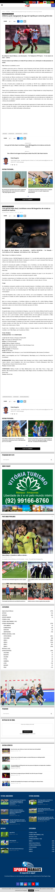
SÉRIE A (5, 640)
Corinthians (15, 396)
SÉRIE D (5, 646)
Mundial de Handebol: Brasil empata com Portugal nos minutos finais (27, 781)
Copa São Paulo (19, 133)
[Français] (38, 2)
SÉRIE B (5, 642)
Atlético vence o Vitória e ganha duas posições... (39, 601)
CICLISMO (6, 656)
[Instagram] (25, 884)
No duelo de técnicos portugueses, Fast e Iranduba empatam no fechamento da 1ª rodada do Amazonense (18, 802)
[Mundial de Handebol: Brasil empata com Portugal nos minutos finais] (6, 783)
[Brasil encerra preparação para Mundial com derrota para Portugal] (6, 775)
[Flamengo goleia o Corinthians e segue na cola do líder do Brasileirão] (33, 802)
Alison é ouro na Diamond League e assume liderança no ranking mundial (28, 757)
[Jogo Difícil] (4, 834)
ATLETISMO (6, 652)
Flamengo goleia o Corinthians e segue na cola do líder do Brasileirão (45, 801)
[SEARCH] (51, 459)
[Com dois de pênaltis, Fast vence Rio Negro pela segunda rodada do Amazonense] (4, 821)
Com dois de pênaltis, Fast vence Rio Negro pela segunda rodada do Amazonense (18, 821)
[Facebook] (17, 884)
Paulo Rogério (6, 17)
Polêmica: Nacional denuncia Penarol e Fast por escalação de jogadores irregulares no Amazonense (17, 812)
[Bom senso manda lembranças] (4, 850)
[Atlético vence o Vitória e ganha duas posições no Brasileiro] (40, 591)
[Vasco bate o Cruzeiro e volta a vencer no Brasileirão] (27, 537)
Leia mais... (37, 890)
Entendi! (31, 890)
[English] (34, 2)
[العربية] (27, 2)
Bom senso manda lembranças (17, 849)
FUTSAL (5, 659)
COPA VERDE (6, 638)
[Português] (48, 2)
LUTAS (5, 663)
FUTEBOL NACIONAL (10, 13)
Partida (25, 133)
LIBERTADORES (7, 631)
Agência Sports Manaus (7, 611)
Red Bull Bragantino (24, 396)
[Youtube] (33, 884)
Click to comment (27, 199)
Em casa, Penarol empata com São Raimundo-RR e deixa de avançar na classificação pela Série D (46, 818)
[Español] (52, 2)
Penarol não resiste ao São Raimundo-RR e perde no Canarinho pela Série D (46, 810)
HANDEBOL (6, 661)
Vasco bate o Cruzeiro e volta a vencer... (14, 555)
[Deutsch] (41, 2)
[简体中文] (30, 2)
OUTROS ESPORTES (6, 650)
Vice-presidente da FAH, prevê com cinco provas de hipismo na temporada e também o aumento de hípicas (31, 766)
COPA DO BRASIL (7, 636)
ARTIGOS (4, 613)
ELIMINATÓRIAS (7, 627)
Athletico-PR (11, 133)
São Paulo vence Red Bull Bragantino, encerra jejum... (14, 579)
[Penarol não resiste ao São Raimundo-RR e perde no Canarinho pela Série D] (33, 810)
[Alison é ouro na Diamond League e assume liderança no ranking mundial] (6, 759)
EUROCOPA (6, 629)
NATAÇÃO (6, 665)
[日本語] (45, 2)
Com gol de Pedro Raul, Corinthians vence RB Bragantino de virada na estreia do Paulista (28, 146)
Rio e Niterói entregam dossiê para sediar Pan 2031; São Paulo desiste (27, 153)
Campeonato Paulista (7, 396)
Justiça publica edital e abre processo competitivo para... (39, 580)
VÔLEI (5, 667)
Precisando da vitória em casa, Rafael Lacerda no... (14, 601)
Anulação (5, 133)
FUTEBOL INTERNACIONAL (8, 623)
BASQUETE (6, 654)
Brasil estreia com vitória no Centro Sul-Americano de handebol (26, 749)
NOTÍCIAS (4, 648)
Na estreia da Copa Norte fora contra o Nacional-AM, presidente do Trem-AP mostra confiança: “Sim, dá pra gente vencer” (14, 191)
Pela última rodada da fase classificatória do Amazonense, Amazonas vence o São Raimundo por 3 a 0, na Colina (13, 440)
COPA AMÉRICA (7, 625)
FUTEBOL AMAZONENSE (7, 621)
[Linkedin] (29, 884)
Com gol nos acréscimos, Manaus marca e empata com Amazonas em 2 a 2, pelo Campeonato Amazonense (40, 191)
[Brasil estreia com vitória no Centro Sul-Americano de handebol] (6, 751)
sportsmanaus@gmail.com (30, 879)
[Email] (37, 884)
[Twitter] (21, 884)
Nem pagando (13, 840)
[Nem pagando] (4, 842)
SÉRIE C (5, 644)
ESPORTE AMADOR (6, 617)
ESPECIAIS (4, 615)
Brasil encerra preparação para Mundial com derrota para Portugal (26, 773)
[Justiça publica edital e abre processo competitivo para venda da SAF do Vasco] (40, 570)
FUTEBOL (4, 13)
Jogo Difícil (12, 832)
